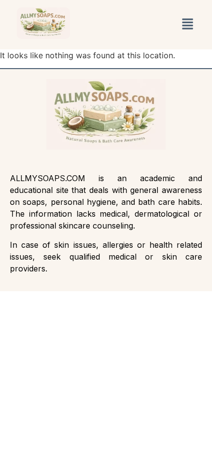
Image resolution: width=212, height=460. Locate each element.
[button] (188, 24)
